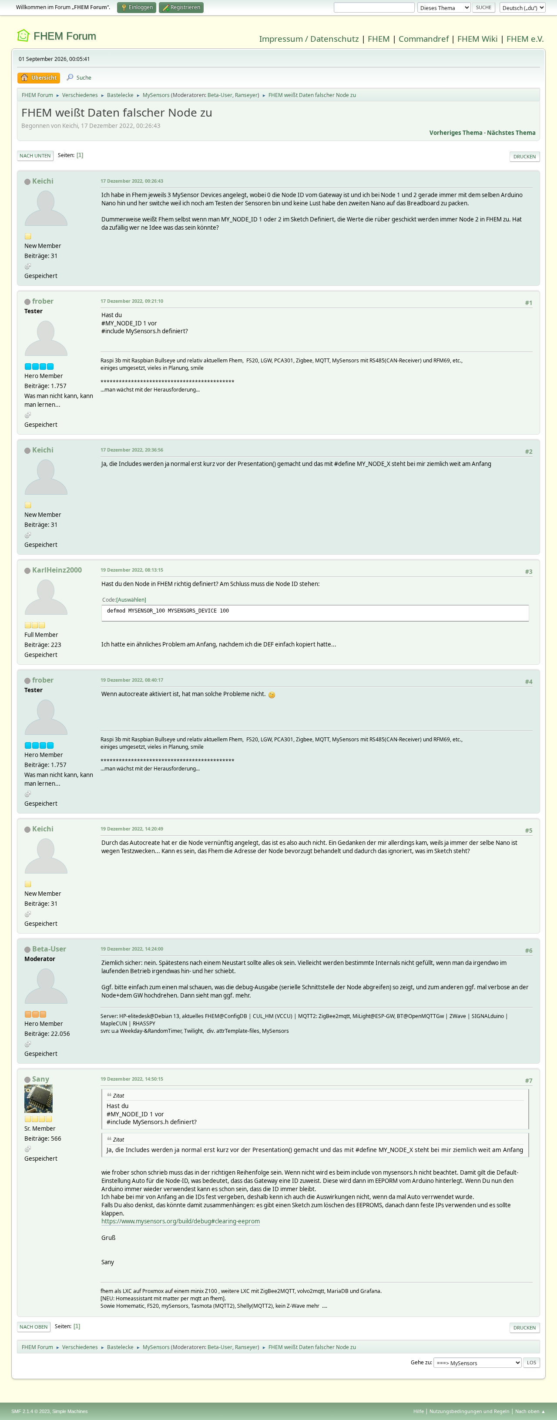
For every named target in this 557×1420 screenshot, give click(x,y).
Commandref (424, 38)
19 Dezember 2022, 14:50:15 (132, 1078)
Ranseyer (246, 95)
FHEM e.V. (525, 38)
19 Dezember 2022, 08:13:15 (132, 569)
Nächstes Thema (511, 133)
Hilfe (418, 1411)
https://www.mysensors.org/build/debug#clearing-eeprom (180, 1221)
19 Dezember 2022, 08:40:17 (132, 680)
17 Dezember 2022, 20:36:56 (132, 449)
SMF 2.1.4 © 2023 (30, 1411)
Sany (40, 1079)
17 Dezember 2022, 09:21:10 (132, 301)
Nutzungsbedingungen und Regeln (469, 1411)
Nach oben (34, 1326)
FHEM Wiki (477, 38)
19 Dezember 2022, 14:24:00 (132, 948)
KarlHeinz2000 (57, 570)
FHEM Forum (65, 36)
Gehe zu (421, 1362)
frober (43, 301)
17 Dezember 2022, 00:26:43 (132, 181)
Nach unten (35, 155)
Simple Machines (70, 1411)
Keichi (43, 181)
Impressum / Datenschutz (309, 38)
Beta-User (220, 95)
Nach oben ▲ (530, 1411)
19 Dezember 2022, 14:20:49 (132, 828)
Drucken (524, 156)
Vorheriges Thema (456, 133)
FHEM (379, 38)
